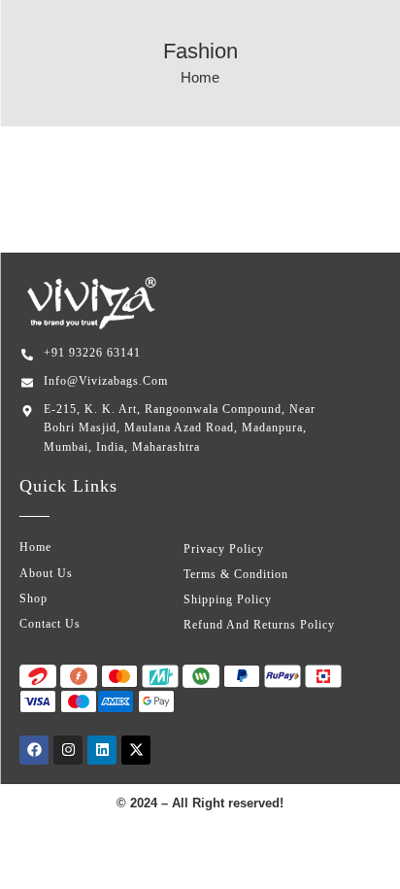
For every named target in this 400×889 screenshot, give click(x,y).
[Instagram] (68, 750)
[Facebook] (34, 750)
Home (200, 77)
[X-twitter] (135, 750)
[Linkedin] (102, 750)
